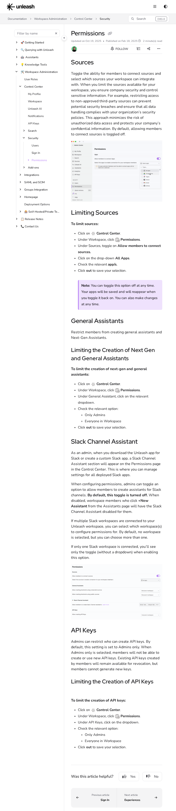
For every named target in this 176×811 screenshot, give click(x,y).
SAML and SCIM (34, 182)
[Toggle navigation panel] (64, 38)
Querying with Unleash (37, 50)
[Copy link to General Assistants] (130, 321)
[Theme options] (165, 7)
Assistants (29, 57)
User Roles (31, 79)
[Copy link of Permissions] (109, 33)
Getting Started (32, 42)
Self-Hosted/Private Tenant (42, 212)
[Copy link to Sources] (100, 62)
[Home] (20, 6)
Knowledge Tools (34, 64)
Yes (132, 776)
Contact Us (29, 226)
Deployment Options (37, 204)
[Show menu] (154, 7)
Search (32, 131)
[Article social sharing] (148, 49)
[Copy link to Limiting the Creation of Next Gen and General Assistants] (135, 359)
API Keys (33, 123)
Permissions (39, 160)
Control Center (83, 19)
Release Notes (32, 219)
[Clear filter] (56, 33)
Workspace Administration (50, 19)
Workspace (35, 101)
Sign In (36, 153)
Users (35, 145)
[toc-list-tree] (138, 49)
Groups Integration (36, 189)
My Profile (34, 94)
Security (105, 19)
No (156, 776)
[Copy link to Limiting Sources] (125, 213)
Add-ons (33, 167)
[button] (148, 19)
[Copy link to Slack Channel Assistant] (146, 442)
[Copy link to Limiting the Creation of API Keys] (78, 690)
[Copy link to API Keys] (103, 630)
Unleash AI (35, 109)
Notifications (36, 116)
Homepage (31, 197)
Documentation (17, 19)
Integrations (31, 175)
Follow (121, 49)
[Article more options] (158, 49)
